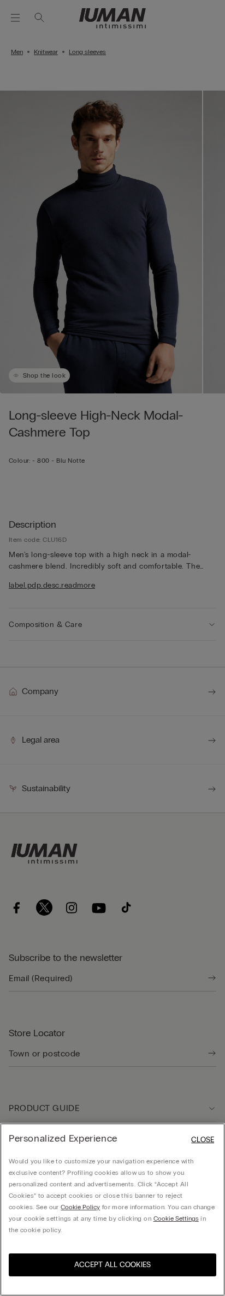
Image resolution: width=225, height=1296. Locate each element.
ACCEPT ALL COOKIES (112, 1264)
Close (202, 1139)
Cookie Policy (80, 1207)
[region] (112, 1209)
